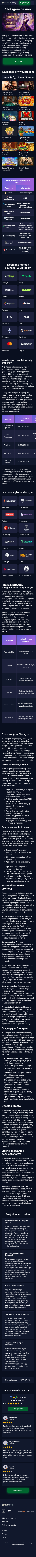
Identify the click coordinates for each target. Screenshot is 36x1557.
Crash (22, 77)
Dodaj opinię (18, 1408)
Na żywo (14, 77)
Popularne (5, 77)
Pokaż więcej (18, 1490)
